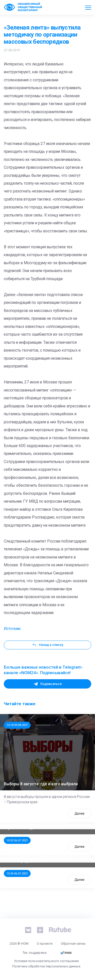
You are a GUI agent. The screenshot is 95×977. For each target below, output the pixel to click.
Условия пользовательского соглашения (46, 961)
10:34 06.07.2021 (17, 873)
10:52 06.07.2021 (17, 840)
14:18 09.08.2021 (17, 725)
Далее (79, 813)
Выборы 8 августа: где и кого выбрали (41, 784)
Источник (12, 628)
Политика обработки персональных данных (46, 966)
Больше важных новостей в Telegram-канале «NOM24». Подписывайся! (43, 670)
